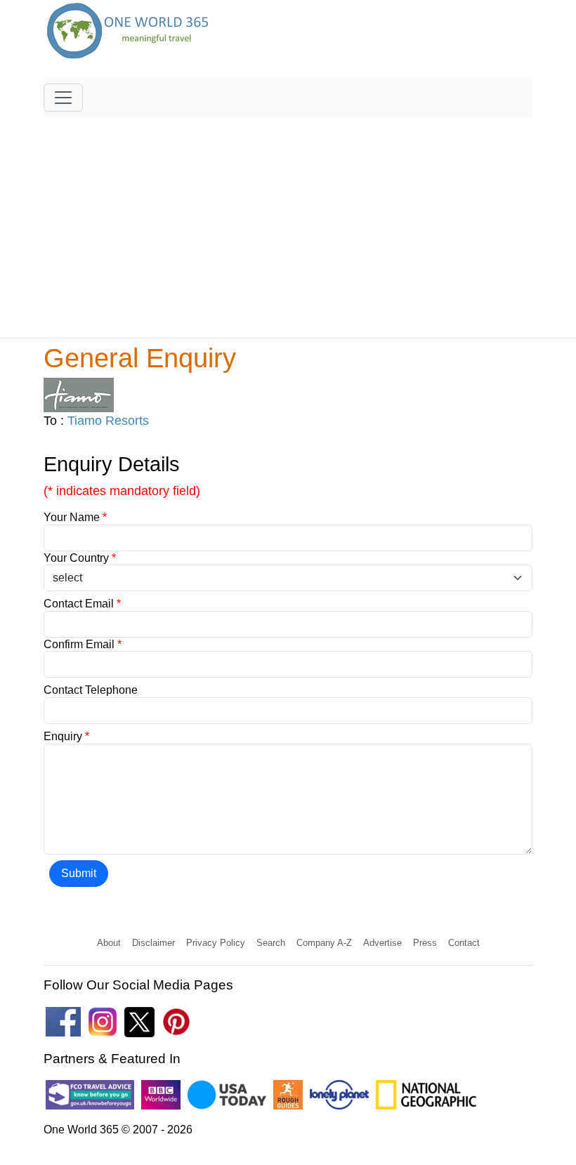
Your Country (80, 558)
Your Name (75, 517)
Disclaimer (153, 942)
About (109, 942)
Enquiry (66, 736)
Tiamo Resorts (108, 421)
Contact (464, 942)
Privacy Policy (215, 942)
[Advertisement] (288, 221)
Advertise (382, 942)
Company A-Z (324, 942)
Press (425, 942)
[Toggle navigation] (63, 98)
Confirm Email (83, 644)
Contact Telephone (91, 690)
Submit (78, 873)
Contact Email (82, 604)
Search (270, 942)
